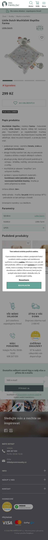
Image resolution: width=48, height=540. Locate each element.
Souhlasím (24, 285)
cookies (22, 262)
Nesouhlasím (24, 280)
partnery (31, 265)
